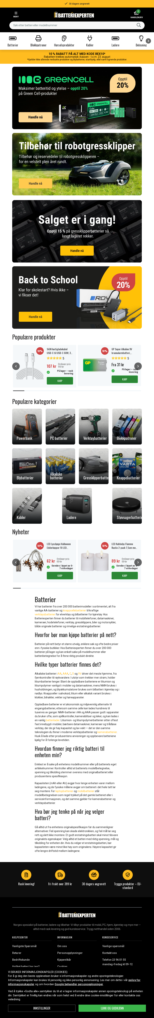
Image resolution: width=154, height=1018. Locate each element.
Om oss (62, 946)
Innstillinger (41, 1008)
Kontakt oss (109, 952)
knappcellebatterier (74, 610)
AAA (65, 673)
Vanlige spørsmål (113, 946)
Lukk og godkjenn (112, 1008)
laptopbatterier (64, 791)
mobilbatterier (85, 791)
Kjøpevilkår (64, 959)
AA (60, 673)
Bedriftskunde (21, 959)
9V (80, 673)
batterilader (53, 720)
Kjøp (59, 381)
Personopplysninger (70, 952)
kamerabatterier (107, 732)
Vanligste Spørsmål (24, 946)
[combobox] (77, 25)
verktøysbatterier (45, 614)
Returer (16, 952)
